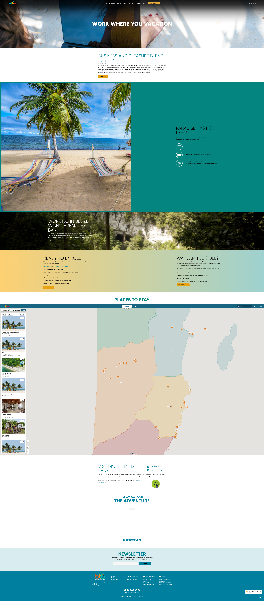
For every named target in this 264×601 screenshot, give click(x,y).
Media (144, 581)
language (253, 3)
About (131, 3)
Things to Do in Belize (113, 3)
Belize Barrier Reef (131, 578)
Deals (138, 3)
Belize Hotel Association (165, 582)
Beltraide (161, 578)
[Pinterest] (130, 540)
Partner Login (147, 579)
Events (113, 576)
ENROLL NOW (48, 287)
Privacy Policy (133, 596)
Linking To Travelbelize (149, 584)
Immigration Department (61, 266)
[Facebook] (124, 540)
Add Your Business (148, 578)
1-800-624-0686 (154, 466)
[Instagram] (133, 540)
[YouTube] (136, 540)
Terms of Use (124, 596)
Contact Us (114, 579)
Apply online (47, 266)
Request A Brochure (132, 579)
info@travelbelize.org (156, 470)
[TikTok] (140, 540)
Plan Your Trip (153, 3)
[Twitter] (127, 540)
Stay (124, 3)
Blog (144, 3)
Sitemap (141, 596)
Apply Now (103, 76)
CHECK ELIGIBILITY (183, 285)
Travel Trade (146, 582)
